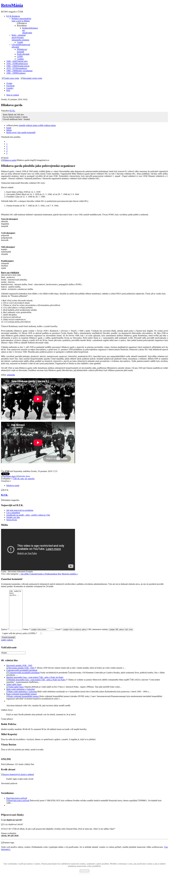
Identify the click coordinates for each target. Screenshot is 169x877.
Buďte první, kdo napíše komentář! (21, 132)
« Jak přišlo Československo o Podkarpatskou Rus (40, 574)
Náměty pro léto (13, 517)
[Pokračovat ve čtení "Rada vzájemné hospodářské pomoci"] (22, 696)
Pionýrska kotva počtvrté (16, 798)
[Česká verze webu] (10, 78)
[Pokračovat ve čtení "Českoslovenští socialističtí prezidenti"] (23, 672)
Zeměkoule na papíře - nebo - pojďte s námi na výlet (28, 515)
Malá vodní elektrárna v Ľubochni (20, 689)
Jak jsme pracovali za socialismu (19, 510)
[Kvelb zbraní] (17, 774)
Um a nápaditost (13, 512)
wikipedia (11, 375)
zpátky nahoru (7, 640)
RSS (8, 90)
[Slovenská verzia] (31, 78)
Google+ (10, 88)
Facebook (10, 86)
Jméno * (26, 629)
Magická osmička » (70, 574)
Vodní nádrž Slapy (14, 684)
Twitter (9, 83)
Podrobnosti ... (84, 873)
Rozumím (84, 871)
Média (9, 130)
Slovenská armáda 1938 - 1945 (19, 665)
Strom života (11, 520)
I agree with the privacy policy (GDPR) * (19, 633)
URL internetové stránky (98, 629)
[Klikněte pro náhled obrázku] (9, 160)
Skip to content (12, 95)
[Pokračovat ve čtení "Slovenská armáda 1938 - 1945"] (20, 668)
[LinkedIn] (23, 476)
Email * (59, 629)
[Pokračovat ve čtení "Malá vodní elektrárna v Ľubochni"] (21, 691)
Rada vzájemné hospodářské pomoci (21, 694)
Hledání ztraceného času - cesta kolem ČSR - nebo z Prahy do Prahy (35, 677)
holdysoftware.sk (90, 857)
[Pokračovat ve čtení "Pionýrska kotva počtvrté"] (18, 800)
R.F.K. (12, 110)
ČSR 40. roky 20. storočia (23, 479)
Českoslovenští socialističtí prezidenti (21, 670)
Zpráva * (5, 629)
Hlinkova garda (12, 485)
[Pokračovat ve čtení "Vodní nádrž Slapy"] (15, 687)
